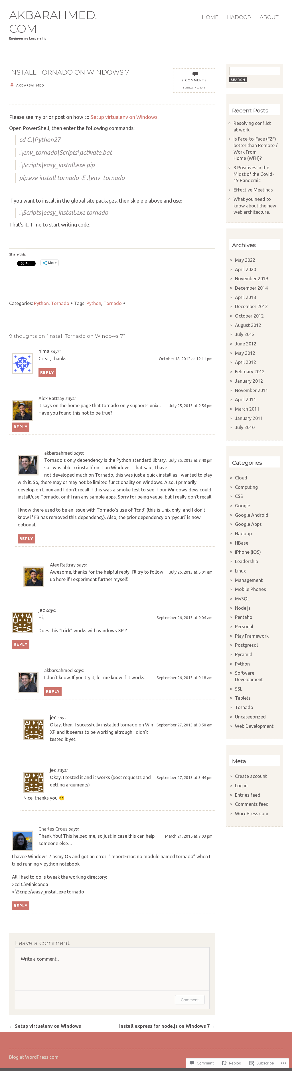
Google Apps (248, 524)
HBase (241, 542)
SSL (238, 688)
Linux (240, 570)
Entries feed (247, 795)
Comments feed (252, 804)
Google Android (251, 515)
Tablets (243, 698)
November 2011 (251, 390)
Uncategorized (250, 716)
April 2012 (245, 362)
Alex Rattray (51, 398)
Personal (244, 626)
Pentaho (243, 617)
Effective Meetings (253, 189)
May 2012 (245, 353)
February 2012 (250, 371)
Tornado (60, 303)
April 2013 (245, 297)
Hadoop (239, 17)
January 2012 (249, 381)
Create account (251, 776)
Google (242, 505)
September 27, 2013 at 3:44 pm (184, 777)
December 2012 (251, 306)
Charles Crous (53, 828)
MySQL (242, 598)
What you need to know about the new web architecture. (255, 206)
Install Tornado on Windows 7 (69, 72)
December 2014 (251, 288)
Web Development (254, 726)
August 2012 (248, 325)
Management (249, 580)
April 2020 (245, 269)
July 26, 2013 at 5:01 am (190, 572)
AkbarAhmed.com (53, 22)
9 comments (194, 80)
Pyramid (243, 654)
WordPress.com (251, 813)
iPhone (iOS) (248, 552)
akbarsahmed (58, 453)
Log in (241, 785)
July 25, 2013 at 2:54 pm (190, 405)
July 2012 (245, 334)
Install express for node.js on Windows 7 (167, 1026)
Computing (246, 487)
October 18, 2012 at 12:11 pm (185, 358)
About (269, 17)
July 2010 (245, 427)
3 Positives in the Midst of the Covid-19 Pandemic (254, 174)
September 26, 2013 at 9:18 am (184, 677)
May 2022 (245, 260)
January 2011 (249, 418)
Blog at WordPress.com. (34, 1057)
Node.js (243, 608)
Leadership (246, 561)
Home (210, 17)
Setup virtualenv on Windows (124, 117)
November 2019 (251, 278)
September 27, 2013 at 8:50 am (184, 724)
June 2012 (245, 343)
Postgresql (246, 645)
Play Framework (252, 636)
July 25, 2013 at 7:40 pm (190, 460)
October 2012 (249, 315)
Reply (47, 372)
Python (41, 303)
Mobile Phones (250, 589)
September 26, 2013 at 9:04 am (184, 617)
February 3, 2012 (194, 87)
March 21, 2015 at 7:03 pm (188, 836)
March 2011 (247, 408)
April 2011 (245, 399)
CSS (239, 496)
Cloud (241, 477)
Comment (190, 999)
